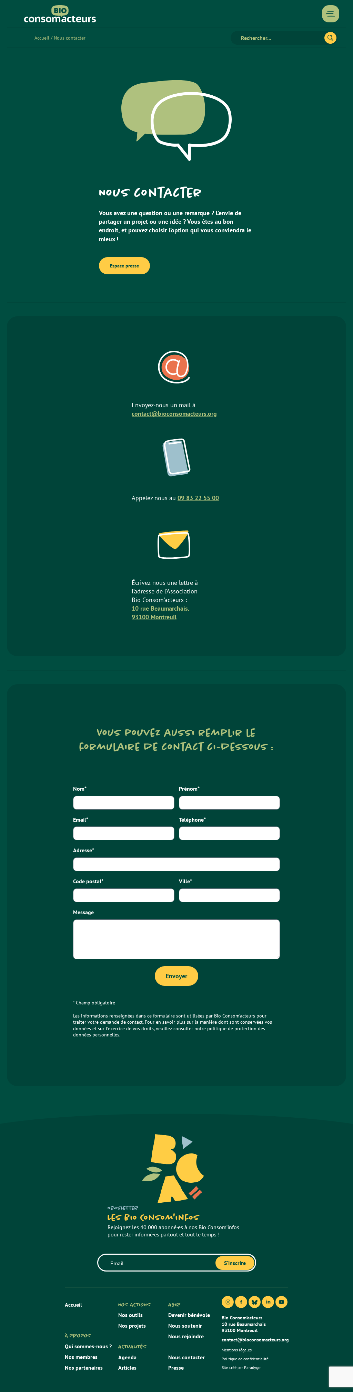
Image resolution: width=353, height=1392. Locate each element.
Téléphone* (192, 819)
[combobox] (280, 38)
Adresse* (83, 850)
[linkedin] (268, 1302)
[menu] (330, 13)
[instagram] (228, 1302)
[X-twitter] (255, 1302)
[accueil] (60, 13)
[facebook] (241, 1302)
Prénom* (189, 788)
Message (83, 912)
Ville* (185, 881)
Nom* (80, 788)
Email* (80, 819)
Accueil (41, 38)
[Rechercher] (330, 38)
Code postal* (88, 881)
